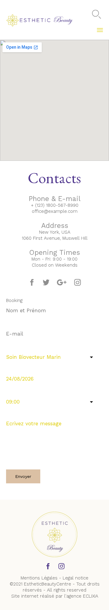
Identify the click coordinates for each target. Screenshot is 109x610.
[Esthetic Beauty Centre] (40, 20)
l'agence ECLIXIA (81, 596)
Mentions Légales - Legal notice (54, 578)
